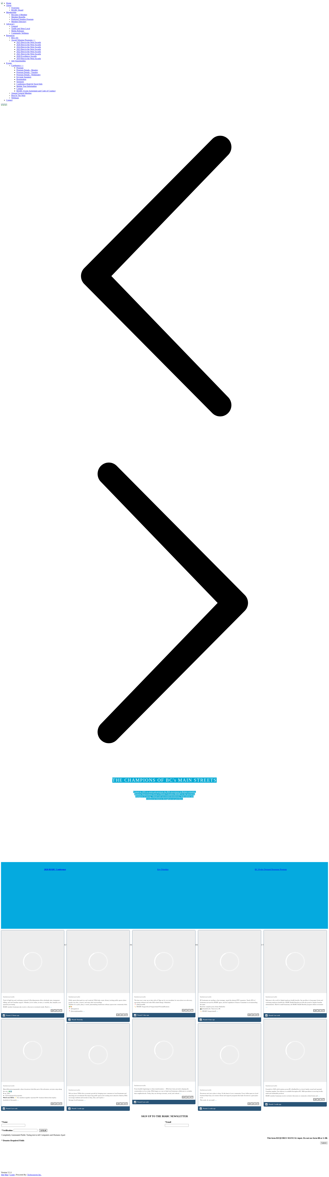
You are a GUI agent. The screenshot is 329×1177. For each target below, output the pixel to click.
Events (9, 63)
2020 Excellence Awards (26, 56)
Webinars (15, 98)
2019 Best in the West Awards (28, 58)
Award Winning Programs (23, 40)
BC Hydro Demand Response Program (271, 869)
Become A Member (19, 15)
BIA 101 (14, 38)
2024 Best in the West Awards (28, 47)
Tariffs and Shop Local (20, 28)
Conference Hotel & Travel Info (29, 84)
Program (19, 68)
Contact (19, 88)
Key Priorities (162, 869)
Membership (11, 12)
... (51, 1006)
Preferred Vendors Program (22, 19)
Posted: (12, 1015)
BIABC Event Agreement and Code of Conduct (36, 91)
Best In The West (18, 95)
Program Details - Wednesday (28, 75)
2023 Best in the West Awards (28, 49)
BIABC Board (17, 10)
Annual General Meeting (21, 93)
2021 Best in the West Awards (28, 54)
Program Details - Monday (27, 70)
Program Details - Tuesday (27, 72)
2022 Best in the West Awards (28, 52)
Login (12, 1175)
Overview (15, 8)
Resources (10, 35)
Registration (21, 79)
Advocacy (10, 24)
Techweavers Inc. (34, 1175)
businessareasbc (9, 997)
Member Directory (18, 22)
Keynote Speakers (23, 77)
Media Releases (17, 31)
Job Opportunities (18, 61)
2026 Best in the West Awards (28, 45)
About (8, 5)
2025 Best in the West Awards (28, 42)
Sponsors (20, 82)
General (14, 26)
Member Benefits (18, 17)
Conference (17, 65)
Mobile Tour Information (26, 86)
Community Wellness (20, 33)
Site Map (4, 1175)
